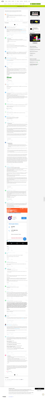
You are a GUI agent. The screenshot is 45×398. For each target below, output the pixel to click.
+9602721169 (31, 55)
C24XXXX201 (8, 122)
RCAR (7, 111)
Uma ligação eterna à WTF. (32, 53)
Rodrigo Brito (8, 268)
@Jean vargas (9, 167)
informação (8, 60)
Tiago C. (7, 57)
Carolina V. (8, 26)
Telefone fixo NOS (32, 48)
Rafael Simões (8, 116)
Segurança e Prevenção (17, 328)
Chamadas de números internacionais (34, 47)
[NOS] (2, 1)
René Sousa (8, 202)
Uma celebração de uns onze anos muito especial (35, 49)
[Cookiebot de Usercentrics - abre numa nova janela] (4, 396)
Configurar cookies (39, 390)
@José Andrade (9, 58)
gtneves (7, 291)
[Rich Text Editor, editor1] (16, 383)
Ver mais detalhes (11, 396)
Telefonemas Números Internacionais (34, 51)
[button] (34, 4)
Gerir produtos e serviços (32, 50)
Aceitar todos (39, 388)
